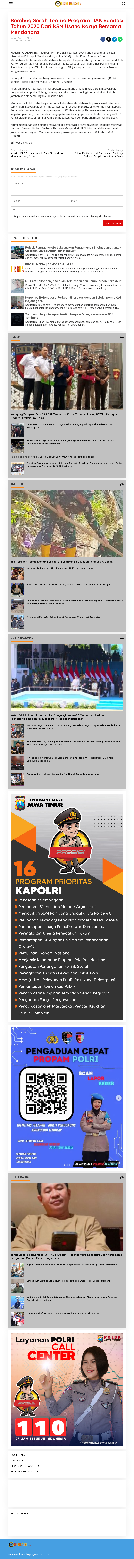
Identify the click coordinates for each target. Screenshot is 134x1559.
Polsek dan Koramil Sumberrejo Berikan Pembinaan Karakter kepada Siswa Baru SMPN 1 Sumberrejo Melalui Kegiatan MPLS (75, 602)
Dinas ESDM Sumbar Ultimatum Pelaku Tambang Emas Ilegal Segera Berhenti (68, 1280)
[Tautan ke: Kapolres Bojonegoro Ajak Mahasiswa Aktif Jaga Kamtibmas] (17, 573)
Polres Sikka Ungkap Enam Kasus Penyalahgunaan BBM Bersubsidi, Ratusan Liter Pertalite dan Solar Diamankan (71, 442)
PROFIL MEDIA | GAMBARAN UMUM (49, 264)
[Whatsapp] (120, 39)
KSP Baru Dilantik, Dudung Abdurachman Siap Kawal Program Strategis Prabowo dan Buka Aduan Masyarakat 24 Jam (73, 743)
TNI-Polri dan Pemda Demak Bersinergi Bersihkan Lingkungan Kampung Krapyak (62, 561)
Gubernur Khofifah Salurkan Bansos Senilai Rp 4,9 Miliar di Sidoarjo (63, 1313)
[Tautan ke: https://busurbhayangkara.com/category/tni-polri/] (122, 485)
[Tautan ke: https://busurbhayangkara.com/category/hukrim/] (122, 337)
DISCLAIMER (17, 1460)
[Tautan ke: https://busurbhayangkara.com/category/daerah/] (122, 1178)
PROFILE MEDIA (19, 1513)
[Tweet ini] (108, 39)
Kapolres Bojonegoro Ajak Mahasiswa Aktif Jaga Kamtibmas (60, 568)
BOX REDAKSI (18, 1454)
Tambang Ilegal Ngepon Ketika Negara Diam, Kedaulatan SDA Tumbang (69, 316)
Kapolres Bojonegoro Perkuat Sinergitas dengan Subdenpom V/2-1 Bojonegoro (73, 299)
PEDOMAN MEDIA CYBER (24, 1471)
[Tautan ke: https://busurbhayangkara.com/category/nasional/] (122, 638)
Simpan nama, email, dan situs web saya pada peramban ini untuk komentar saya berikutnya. (62, 216)
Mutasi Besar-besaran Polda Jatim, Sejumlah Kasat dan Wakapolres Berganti (69, 584)
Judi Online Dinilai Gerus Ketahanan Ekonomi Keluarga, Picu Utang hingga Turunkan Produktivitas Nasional (72, 1298)
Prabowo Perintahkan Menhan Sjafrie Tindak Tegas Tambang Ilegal (63, 774)
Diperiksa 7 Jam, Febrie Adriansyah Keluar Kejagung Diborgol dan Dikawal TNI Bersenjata (69, 426)
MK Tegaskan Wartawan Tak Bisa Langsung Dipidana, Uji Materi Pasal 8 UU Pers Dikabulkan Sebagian (70, 759)
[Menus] (10, 4)
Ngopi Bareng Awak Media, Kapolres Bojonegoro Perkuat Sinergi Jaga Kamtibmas (72, 1264)
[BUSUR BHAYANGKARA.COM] (67, 3)
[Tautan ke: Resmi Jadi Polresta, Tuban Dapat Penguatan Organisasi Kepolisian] (17, 622)
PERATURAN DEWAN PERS (25, 1465)
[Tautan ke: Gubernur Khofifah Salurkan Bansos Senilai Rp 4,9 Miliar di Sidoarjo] (17, 1318)
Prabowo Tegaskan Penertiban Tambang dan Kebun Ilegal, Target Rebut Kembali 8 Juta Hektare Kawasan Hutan (75, 727)
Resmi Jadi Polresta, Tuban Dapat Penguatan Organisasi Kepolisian (63, 617)
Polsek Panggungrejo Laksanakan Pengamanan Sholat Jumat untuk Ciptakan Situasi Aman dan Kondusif (73, 249)
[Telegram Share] (114, 39)
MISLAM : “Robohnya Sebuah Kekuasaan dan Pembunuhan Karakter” (73, 281)
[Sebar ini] (102, 39)
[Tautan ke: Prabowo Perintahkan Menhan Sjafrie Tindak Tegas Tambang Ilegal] (17, 779)
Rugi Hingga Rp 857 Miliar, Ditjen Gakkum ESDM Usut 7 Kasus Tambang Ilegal (52, 456)
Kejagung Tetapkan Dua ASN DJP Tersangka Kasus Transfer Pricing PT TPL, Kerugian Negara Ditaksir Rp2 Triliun (64, 416)
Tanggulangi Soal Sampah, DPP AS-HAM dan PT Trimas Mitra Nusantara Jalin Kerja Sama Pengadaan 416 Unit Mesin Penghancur (66, 1256)
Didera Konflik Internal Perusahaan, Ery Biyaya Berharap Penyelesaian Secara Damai (98, 153)
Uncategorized (17, 40)
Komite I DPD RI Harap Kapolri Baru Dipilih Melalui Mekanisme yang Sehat (37, 153)
